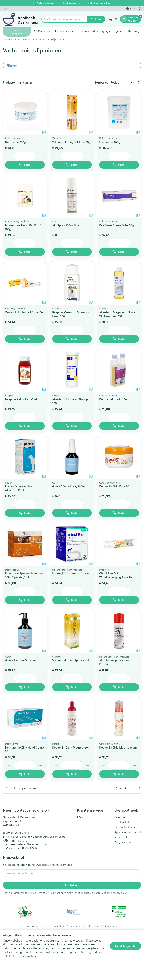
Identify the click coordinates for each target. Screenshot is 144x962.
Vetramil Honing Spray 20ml (70, 660)
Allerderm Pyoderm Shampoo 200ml (71, 401)
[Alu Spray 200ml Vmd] (72, 196)
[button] (72, 65)
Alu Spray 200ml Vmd (66, 225)
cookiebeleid (31, 956)
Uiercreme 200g (15, 142)
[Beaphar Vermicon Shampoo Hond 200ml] (72, 283)
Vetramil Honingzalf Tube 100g (25, 312)
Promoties (44, 31)
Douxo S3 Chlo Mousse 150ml (118, 747)
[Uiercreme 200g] (25, 113)
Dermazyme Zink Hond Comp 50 (24, 749)
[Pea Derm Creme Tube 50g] (119, 196)
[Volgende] (138, 788)
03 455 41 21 (22, 833)
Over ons (120, 817)
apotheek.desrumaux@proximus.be (43, 837)
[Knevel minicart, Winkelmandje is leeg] (124, 19)
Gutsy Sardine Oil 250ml (21, 660)
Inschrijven (72, 885)
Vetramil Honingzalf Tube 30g (71, 142)
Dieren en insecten (24, 39)
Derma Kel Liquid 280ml (114, 399)
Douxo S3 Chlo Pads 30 (114, 486)
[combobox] (64, 19)
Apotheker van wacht (127, 832)
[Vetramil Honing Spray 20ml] (72, 631)
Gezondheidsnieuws (127, 827)
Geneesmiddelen (65, 31)
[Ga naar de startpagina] (20, 19)
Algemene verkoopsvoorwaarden (45, 926)
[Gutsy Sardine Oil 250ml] (25, 631)
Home (6, 39)
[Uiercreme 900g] (119, 113)
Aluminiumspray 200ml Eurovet (114, 662)
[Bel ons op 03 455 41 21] (110, 19)
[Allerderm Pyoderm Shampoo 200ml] (72, 370)
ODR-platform (109, 926)
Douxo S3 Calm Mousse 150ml (71, 747)
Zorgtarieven (122, 842)
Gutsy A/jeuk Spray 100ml (69, 486)
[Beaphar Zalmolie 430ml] (25, 370)
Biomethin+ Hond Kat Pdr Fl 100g (23, 227)
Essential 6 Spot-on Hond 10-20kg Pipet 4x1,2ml (24, 575)
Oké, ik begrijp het (126, 946)
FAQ (80, 817)
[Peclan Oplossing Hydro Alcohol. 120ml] (25, 457)
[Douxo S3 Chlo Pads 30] (119, 457)
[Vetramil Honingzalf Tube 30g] (72, 113)
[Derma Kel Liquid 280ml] (119, 370)
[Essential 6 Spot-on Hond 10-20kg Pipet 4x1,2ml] (25, 544)
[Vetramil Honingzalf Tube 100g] (25, 283)
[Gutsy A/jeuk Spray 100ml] (72, 457)
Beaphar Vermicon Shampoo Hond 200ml (71, 314)
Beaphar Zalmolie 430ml (21, 399)
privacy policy (120, 893)
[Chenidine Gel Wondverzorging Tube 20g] (119, 544)
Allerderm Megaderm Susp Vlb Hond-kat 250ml (117, 314)
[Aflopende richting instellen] (139, 82)
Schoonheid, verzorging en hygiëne (101, 31)
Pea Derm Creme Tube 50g (116, 225)
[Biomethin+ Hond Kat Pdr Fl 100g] (25, 196)
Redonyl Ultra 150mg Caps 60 (71, 573)
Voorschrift (121, 837)
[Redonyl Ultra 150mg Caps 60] (72, 544)
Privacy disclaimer (76, 926)
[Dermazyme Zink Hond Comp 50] (25, 718)
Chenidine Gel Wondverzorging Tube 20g (116, 575)
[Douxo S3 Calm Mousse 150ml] (72, 718)
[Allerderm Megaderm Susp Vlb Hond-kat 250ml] (119, 283)
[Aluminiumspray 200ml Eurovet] (119, 631)
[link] (112, 788)
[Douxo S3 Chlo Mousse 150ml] (119, 718)
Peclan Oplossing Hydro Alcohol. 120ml (20, 488)
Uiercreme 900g (109, 142)
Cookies (93, 926)
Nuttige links (122, 822)
